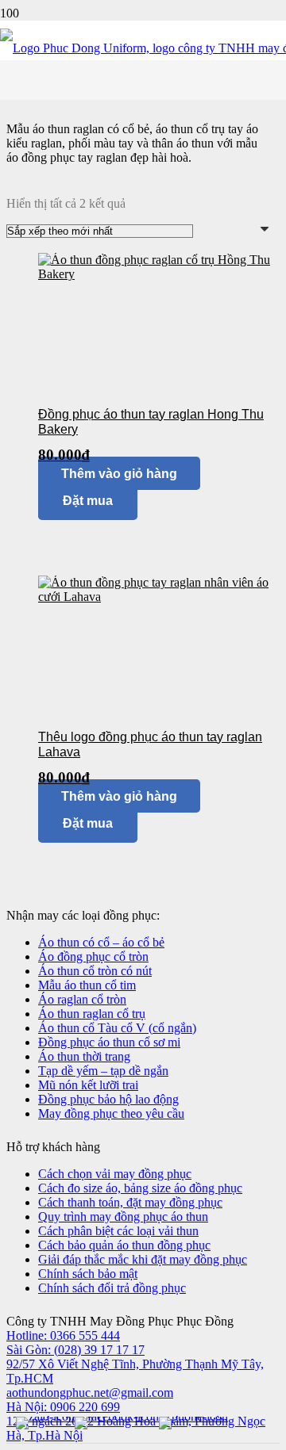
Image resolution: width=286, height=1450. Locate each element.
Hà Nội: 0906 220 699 (63, 1407)
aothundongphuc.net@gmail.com (89, 1392)
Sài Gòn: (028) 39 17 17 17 (75, 1349)
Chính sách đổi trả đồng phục (112, 1288)
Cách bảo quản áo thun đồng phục (124, 1245)
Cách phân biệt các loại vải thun (118, 1231)
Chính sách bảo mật (87, 1273)
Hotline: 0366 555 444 (63, 1335)
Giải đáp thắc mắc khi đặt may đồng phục (142, 1259)
